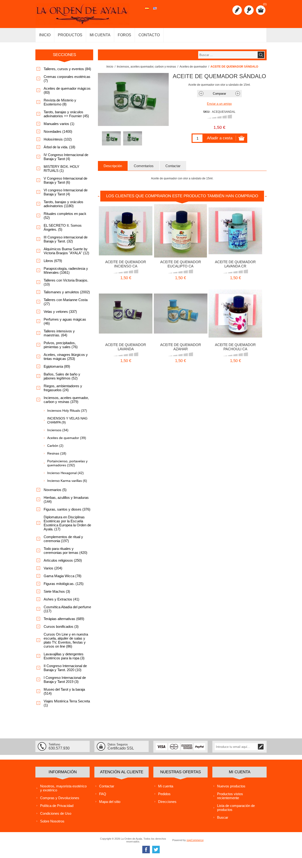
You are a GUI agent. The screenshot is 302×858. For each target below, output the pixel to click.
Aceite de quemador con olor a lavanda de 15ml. (235, 229)
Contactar (106, 786)
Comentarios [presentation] (144, 166)
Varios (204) (53, 568)
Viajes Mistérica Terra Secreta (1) (67, 703)
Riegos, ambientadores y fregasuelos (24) (63, 388)
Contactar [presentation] (172, 166)
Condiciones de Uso (55, 813)
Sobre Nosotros (52, 821)
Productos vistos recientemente (230, 796)
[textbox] (227, 55)
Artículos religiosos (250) (63, 560)
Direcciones (167, 802)
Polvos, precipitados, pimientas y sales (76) (61, 345)
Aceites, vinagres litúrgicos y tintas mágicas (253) (66, 357)
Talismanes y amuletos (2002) (67, 292)
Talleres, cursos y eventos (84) (67, 69)
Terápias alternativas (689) (64, 619)
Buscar (222, 817)
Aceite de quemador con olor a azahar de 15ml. (180, 312)
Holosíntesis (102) (58, 139)
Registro (237, 10)
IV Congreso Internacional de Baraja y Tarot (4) (66, 157)
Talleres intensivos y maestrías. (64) (59, 333)
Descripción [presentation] (113, 166)
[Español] (147, 11)
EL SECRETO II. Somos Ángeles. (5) (63, 227)
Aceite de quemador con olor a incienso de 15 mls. (125, 229)
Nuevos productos (231, 786)
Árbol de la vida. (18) (59, 147)
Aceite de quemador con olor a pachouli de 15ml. (235, 312)
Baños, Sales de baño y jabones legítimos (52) (62, 376)
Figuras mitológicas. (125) (64, 584)
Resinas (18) (56, 453)
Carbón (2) (55, 445)
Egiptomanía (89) (57, 366)
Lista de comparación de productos (236, 808)
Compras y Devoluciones (59, 798)
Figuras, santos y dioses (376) (67, 509)
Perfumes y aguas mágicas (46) (65, 321)
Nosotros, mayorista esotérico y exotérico (63, 788)
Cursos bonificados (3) (61, 626)
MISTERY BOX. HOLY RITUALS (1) (61, 169)
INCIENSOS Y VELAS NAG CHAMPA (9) (67, 420)
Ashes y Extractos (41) (61, 599)
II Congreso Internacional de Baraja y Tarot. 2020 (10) (65, 668)
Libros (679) (53, 261)
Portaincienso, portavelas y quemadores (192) (67, 463)
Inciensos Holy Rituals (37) (67, 410)
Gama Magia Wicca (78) (62, 576)
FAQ (102, 794)
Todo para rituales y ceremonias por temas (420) (65, 551)
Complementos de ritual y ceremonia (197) (63, 539)
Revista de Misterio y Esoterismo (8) (60, 102)
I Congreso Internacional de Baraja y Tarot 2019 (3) (65, 680)
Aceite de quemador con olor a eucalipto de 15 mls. (180, 229)
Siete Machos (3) (57, 591)
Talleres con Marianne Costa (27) (66, 302)
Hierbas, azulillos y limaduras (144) (66, 499)
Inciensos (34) (57, 430)
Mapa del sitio (109, 802)
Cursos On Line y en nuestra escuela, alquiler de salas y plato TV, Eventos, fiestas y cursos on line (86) (66, 640)
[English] (155, 11)
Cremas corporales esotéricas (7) (67, 79)
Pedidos (164, 794)
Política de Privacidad (56, 806)
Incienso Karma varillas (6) (67, 481)
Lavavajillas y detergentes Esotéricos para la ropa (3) (64, 656)
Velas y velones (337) (60, 312)
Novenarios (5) (55, 490)
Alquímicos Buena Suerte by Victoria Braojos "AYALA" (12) (66, 251)
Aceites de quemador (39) (66, 438)
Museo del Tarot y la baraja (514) (64, 691)
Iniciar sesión (249, 10)
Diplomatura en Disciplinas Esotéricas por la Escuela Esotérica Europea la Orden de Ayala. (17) (67, 523)
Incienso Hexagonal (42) (65, 473)
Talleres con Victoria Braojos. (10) (66, 282)
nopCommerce (195, 840)
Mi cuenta (165, 786)
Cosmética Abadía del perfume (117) (67, 609)
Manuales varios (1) (59, 124)
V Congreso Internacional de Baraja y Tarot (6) (65, 180)
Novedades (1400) (58, 131)
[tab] (113, 166)
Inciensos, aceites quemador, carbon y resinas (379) (66, 400)
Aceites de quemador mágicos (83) (67, 90)
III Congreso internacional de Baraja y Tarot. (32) (66, 239)
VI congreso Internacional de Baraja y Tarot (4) (66, 192)
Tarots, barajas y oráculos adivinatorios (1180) (63, 204)
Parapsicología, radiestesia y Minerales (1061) (66, 270)
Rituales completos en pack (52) (65, 216)
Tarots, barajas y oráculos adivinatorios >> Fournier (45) (66, 114)
